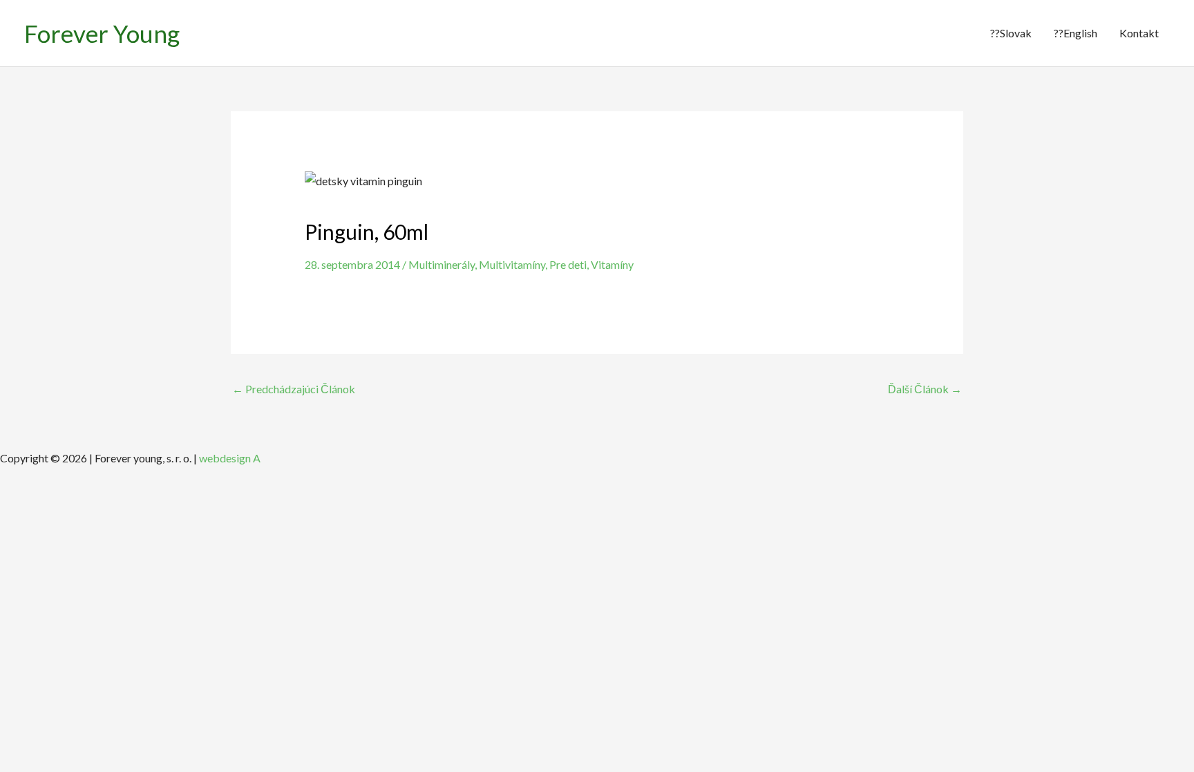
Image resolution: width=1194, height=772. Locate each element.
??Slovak (1011, 32)
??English (1075, 32)
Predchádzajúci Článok (293, 388)
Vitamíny (612, 264)
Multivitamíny (512, 264)
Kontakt (1139, 32)
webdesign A (229, 457)
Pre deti (568, 264)
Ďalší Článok (925, 388)
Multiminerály (441, 264)
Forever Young (102, 33)
